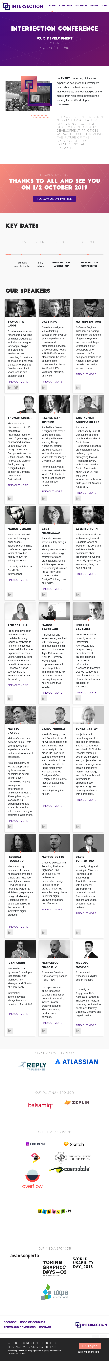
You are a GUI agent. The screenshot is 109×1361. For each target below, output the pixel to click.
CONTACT (45, 1327)
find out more (52, 381)
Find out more (18, 381)
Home (52, 5)
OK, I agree (89, 1346)
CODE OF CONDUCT (32, 1322)
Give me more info (88, 1351)
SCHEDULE (65, 5)
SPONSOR (81, 5)
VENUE (94, 5)
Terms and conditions (20, 1327)
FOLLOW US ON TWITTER (54, 198)
